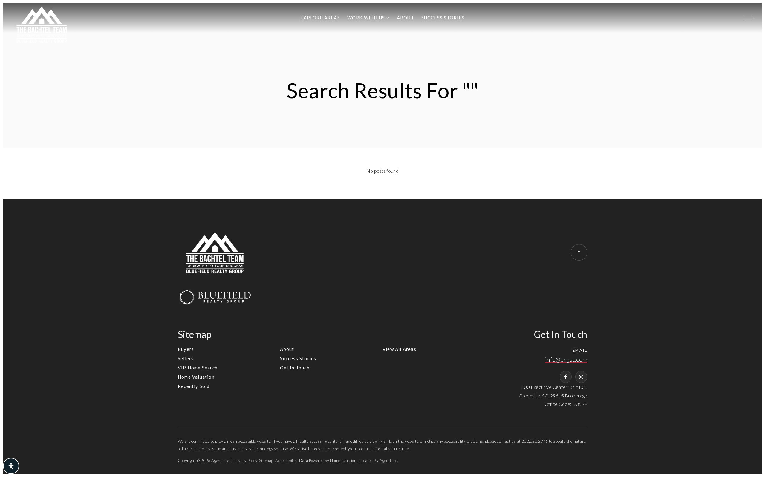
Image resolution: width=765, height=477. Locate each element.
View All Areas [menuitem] (399, 349)
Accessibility (286, 460)
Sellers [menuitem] (186, 358)
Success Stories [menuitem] (443, 17)
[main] (382, 101)
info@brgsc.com (566, 359)
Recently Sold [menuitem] (194, 386)
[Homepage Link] (42, 24)
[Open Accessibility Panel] (11, 466)
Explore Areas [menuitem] (320, 17)
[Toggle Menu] (748, 17)
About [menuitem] (405, 17)
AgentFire (388, 460)
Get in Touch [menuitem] (294, 367)
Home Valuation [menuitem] (196, 377)
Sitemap (266, 460)
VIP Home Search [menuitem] (198, 367)
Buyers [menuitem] (186, 349)
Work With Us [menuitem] (366, 17)
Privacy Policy (245, 460)
